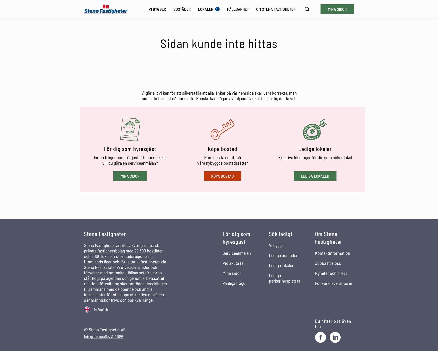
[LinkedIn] (335, 337)
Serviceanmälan (237, 253)
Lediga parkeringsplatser (284, 278)
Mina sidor (337, 9)
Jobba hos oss (328, 263)
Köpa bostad (222, 176)
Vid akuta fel (233, 263)
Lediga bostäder (283, 255)
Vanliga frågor (235, 283)
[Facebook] (320, 337)
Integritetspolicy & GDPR (103, 336)
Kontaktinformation (332, 253)
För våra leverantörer (333, 283)
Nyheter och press (331, 273)
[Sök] (307, 9)
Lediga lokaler (315, 176)
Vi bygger (277, 245)
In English (101, 309)
